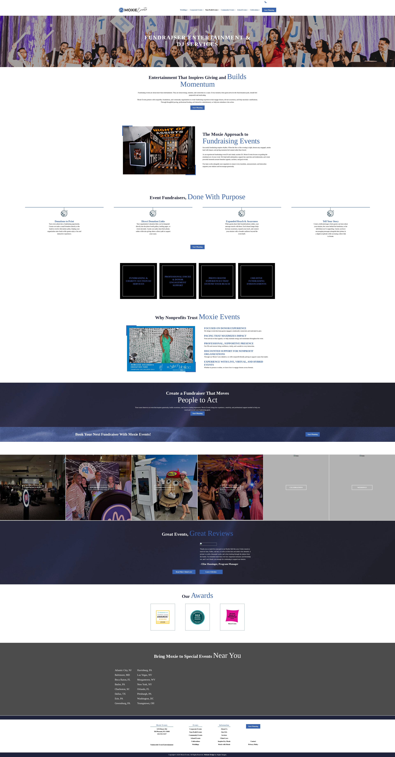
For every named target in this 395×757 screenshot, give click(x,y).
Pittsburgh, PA (144, 711)
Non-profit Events (98, 487)
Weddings (183, 10)
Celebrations (254, 10)
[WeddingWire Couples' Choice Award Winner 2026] (162, 634)
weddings (362, 487)
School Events (242, 10)
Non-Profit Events (211, 10)
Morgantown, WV (146, 697)
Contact (258, 2)
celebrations (296, 487)
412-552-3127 (271, 2)
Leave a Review (211, 589)
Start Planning (269, 10)
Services (222, 2)
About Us (224, 746)
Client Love (234, 2)
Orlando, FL (143, 706)
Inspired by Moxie (247, 2)
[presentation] (21, 567)
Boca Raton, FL (123, 697)
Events (195, 742)
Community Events (227, 10)
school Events (230, 487)
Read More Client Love (184, 589)
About (213, 2)
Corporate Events (196, 10)
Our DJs (224, 749)
